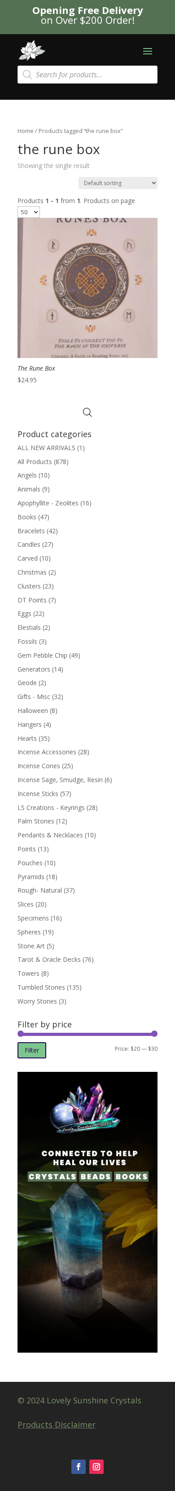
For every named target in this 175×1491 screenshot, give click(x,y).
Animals (29, 489)
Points (27, 849)
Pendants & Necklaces (50, 835)
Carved (28, 558)
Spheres (29, 932)
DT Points (32, 600)
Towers (28, 973)
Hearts (27, 738)
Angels (27, 475)
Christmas (32, 572)
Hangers (30, 724)
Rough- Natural (40, 890)
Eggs (24, 613)
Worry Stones (37, 1001)
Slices (26, 904)
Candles (29, 544)
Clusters (29, 586)
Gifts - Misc (34, 696)
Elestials (29, 627)
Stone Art (31, 946)
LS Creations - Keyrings (51, 807)
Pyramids (31, 876)
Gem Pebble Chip (42, 655)
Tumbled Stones (41, 987)
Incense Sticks (38, 793)
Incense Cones (39, 765)
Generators (34, 669)
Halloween (33, 710)
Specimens (33, 918)
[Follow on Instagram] (96, 1467)
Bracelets (31, 530)
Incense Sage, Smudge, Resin (60, 779)
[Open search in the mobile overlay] (88, 75)
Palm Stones (36, 821)
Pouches (30, 862)
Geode (27, 682)
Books (27, 517)
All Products (35, 461)
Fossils (27, 641)
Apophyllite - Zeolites (48, 503)
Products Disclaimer (57, 1424)
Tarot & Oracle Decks (49, 959)
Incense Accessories (47, 752)
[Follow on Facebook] (78, 1467)
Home (26, 131)
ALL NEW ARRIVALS (46, 447)
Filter (32, 1050)
